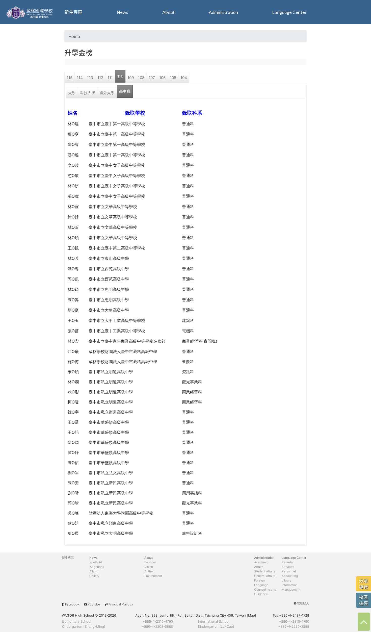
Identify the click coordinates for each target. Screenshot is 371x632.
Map (251, 615)
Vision (148, 567)
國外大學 (107, 92)
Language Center (289, 12)
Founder (150, 562)
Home (74, 36)
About (168, 12)
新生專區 (73, 12)
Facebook (72, 604)
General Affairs (264, 576)
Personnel (289, 571)
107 (152, 77)
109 (130, 77)
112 (100, 77)
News (122, 12)
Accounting (290, 576)
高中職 (124, 91)
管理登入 (303, 603)
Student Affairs (264, 571)
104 (183, 77)
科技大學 (87, 92)
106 (162, 77)
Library (287, 580)
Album (93, 571)
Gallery (94, 576)
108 (141, 77)
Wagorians (96, 567)
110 (120, 76)
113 (90, 77)
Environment (153, 576)
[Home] (30, 12)
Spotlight (95, 562)
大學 (72, 92)
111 (110, 77)
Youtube (94, 604)
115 (69, 77)
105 (173, 77)
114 (80, 77)
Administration (223, 12)
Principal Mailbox (121, 604)
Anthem (149, 571)
